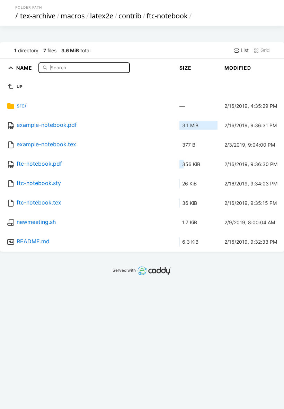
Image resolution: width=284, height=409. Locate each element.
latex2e (101, 15)
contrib (129, 15)
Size (185, 68)
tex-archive (37, 15)
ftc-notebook (167, 15)
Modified (237, 68)
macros (73, 15)
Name (25, 67)
